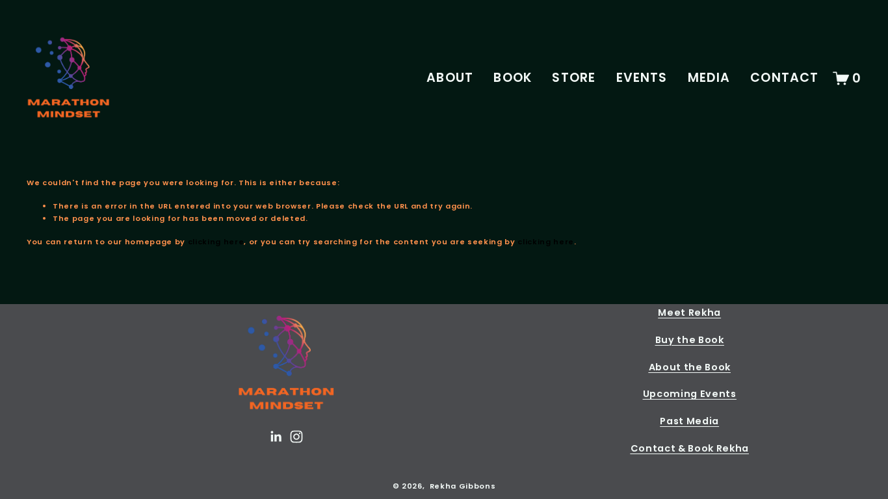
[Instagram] (296, 436)
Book (512, 77)
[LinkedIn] (275, 436)
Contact (784, 77)
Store (573, 77)
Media (709, 77)
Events (642, 77)
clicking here (216, 242)
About (449, 77)
